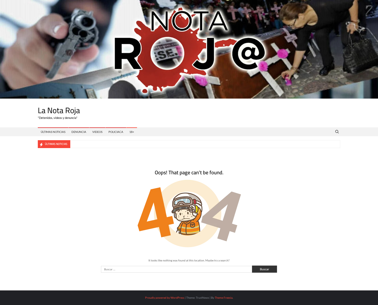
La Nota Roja (59, 110)
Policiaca (115, 131)
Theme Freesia (224, 297)
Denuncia (78, 131)
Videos (97, 131)
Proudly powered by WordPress (164, 297)
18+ (131, 131)
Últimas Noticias (53, 131)
